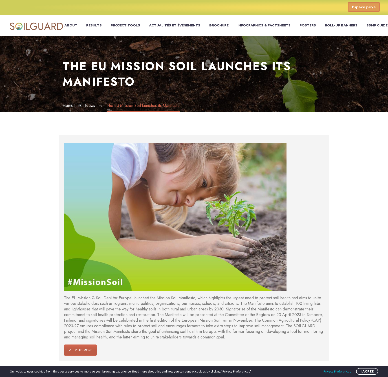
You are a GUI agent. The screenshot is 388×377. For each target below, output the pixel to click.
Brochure (219, 25)
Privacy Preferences (337, 371)
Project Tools (125, 25)
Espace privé (364, 7)
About (70, 25)
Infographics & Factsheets (264, 25)
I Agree (367, 371)
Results (94, 25)
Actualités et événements (174, 25)
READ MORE (83, 350)
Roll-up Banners (341, 25)
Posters (308, 25)
